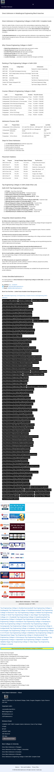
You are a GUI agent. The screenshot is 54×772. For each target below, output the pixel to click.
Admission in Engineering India (40, 300)
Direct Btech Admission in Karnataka (11, 752)
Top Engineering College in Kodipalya (22, 628)
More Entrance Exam (9, 738)
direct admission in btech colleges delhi (12, 336)
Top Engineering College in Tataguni (37, 637)
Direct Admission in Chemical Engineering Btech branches (16, 341)
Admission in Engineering (25, 300)
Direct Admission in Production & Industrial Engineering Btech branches (20, 472)
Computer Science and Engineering (35, 295)
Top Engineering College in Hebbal (29, 612)
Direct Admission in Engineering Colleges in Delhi (14, 383)
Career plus (39, 769)
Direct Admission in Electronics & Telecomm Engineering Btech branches (20, 362)
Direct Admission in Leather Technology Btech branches (16, 421)
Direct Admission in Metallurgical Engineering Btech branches (17, 445)
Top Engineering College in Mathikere (22, 633)
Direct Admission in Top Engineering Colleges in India (38, 489)
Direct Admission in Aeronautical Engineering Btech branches (17, 309)
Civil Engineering (21, 295)
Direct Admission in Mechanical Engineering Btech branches (17, 439)
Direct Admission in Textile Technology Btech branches (16, 486)
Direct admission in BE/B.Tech (40, 321)
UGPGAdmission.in (7, 716)
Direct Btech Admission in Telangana (11, 747)
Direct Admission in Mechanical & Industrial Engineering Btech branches (20, 436)
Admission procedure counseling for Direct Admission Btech (17, 303)
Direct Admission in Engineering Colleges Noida (14, 386)
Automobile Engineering (10, 295)
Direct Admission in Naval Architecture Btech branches (15, 451)
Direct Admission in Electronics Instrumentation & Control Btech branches (20, 368)
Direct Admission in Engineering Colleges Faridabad (15, 380)
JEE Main (4, 736)
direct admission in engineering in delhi (36, 386)
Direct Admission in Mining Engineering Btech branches (16, 448)
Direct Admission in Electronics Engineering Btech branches (17, 365)
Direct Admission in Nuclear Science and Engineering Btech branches (19, 454)
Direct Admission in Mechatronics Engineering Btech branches (17, 442)
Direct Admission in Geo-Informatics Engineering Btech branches (18, 401)
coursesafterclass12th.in (8, 709)
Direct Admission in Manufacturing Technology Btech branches (18, 427)
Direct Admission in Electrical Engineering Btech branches (16, 353)
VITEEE (4, 726)
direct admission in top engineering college (13, 489)
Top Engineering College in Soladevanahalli (30, 635)
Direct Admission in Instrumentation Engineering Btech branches (18, 418)
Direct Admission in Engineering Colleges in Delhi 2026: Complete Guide (26, 21)
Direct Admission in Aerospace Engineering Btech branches (17, 312)
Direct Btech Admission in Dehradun (11, 754)
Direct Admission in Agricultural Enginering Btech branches (17, 315)
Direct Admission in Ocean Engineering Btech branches (16, 457)
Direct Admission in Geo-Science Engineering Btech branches (17, 404)
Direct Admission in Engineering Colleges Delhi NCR (15, 377)
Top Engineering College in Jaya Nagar (25, 615)
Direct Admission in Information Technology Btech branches (17, 412)
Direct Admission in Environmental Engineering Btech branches (18, 389)
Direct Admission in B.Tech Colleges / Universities (15, 749)
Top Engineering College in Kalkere (34, 619)
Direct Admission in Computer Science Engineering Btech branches (19, 347)
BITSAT (4, 729)
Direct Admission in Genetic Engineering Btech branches (16, 398)
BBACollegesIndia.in (7, 711)
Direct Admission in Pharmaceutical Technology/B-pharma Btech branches (20, 466)
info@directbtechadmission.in (14, 288)
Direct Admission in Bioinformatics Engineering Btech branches (18, 333)
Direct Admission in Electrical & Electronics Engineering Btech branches (20, 350)
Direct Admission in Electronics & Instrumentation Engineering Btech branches (21, 359)
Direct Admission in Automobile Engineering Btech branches (17, 321)
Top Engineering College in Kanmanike (17, 624)
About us (17, 767)
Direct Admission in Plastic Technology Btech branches (16, 469)
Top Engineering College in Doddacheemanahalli (16, 608)
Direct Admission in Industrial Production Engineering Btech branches (19, 410)
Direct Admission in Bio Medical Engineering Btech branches (17, 327)
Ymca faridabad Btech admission (10, 498)
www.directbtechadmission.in (16, 286)
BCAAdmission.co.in (7, 714)
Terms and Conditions (26, 767)
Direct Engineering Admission (42, 492)
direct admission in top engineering (39, 486)
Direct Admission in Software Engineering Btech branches (16, 478)
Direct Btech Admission (6, 6)
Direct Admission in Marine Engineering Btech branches (16, 430)
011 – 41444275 (13, 284)
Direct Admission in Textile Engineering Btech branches (16, 484)
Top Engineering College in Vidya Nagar (24, 642)
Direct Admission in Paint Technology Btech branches (15, 463)
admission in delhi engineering (10, 300)
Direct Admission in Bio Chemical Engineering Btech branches (17, 324)
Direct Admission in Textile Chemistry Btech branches (15, 481)
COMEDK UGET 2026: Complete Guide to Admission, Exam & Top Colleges (22, 724)
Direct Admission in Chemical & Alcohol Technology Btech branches (19, 338)
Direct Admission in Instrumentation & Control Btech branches (17, 415)
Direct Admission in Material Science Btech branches (15, 433)
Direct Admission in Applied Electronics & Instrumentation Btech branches (20, 318)
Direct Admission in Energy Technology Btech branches (16, 371)
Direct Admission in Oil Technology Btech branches (15, 460)
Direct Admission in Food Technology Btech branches (15, 395)
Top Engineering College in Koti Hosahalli (23, 630)
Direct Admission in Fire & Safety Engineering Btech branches (17, 392)
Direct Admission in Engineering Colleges (33, 374)
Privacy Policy (35, 767)
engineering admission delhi (27, 495)
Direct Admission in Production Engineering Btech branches (17, 475)
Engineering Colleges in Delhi (42, 495)
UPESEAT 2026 (6, 731)
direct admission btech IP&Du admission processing (15, 306)
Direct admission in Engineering (39, 371)
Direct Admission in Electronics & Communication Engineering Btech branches (21, 356)
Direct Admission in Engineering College (12, 374)
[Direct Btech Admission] (3, 2)
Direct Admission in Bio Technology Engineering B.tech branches (18, 330)
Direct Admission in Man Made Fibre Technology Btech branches (18, 424)
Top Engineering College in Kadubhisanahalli (32, 617)
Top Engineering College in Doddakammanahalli (25, 610)
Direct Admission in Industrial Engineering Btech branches (16, 407)
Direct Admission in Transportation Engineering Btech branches (18, 492)
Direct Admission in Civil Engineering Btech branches (15, 344)
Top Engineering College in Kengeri (22, 626)
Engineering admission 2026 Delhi (10, 495)
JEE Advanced (6, 733)
